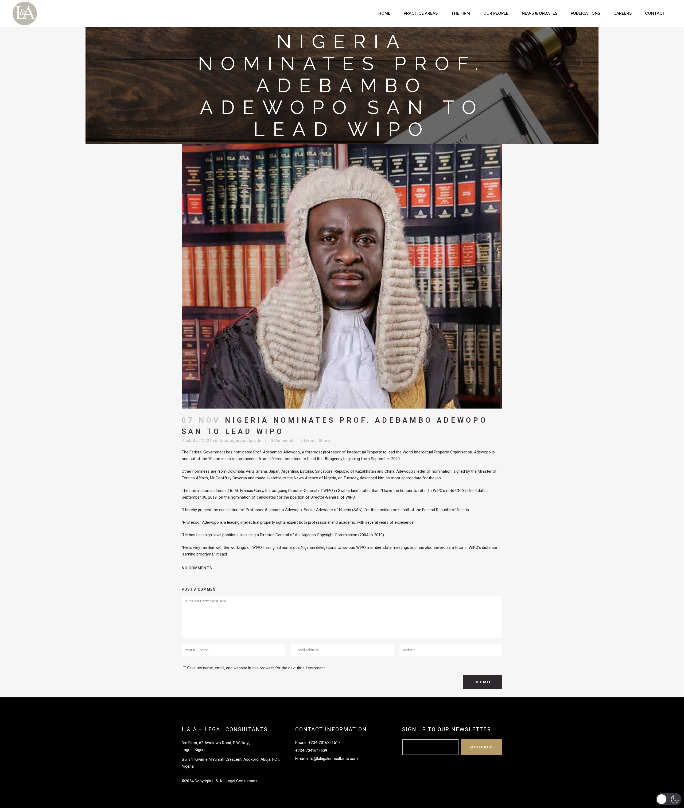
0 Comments (282, 440)
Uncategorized (234, 440)
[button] (668, 799)
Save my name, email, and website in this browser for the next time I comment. (256, 668)
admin (260, 440)
